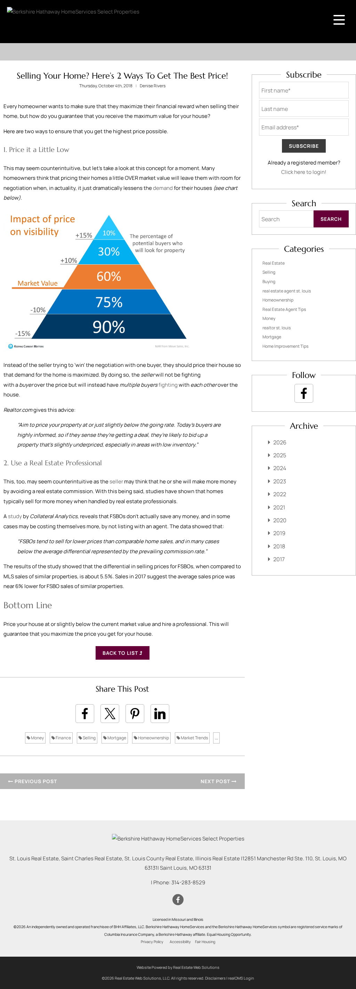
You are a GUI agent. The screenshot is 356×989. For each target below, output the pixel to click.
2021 (279, 507)
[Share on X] (109, 713)
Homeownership (153, 738)
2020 (279, 520)
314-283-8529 (188, 882)
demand (163, 188)
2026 (279, 442)
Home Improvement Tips (285, 346)
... (216, 738)
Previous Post (35, 781)
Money (37, 738)
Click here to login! (303, 172)
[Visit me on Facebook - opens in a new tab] (303, 393)
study (15, 516)
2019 (279, 533)
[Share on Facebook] (84, 713)
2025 (279, 455)
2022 (279, 494)
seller (116, 481)
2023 (279, 481)
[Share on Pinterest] (135, 713)
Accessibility (180, 941)
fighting (168, 384)
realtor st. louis (276, 328)
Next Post (216, 781)
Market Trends (194, 738)
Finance (63, 738)
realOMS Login (241, 978)
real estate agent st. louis (286, 291)
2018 (279, 546)
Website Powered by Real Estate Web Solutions (178, 967)
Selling (89, 738)
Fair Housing (205, 941)
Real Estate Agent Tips (284, 309)
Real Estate (273, 263)
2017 (279, 559)
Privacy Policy (152, 941)
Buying (268, 281)
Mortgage (116, 738)
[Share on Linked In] (160, 713)
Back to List (121, 653)
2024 (279, 468)
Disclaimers (215, 978)
